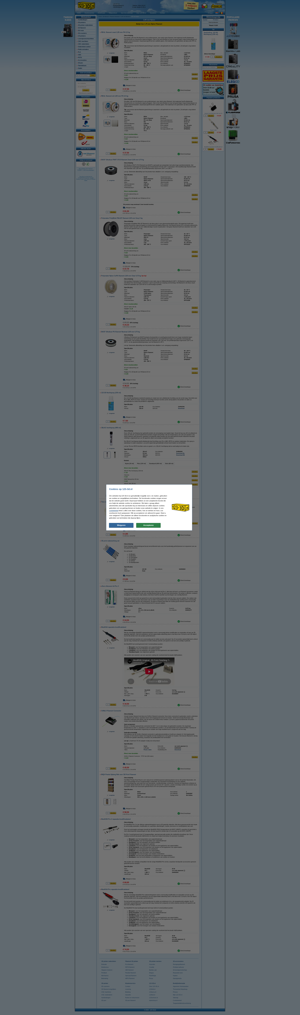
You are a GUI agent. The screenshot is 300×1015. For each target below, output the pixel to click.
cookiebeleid (113, 510)
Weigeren (121, 525)
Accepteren (148, 525)
